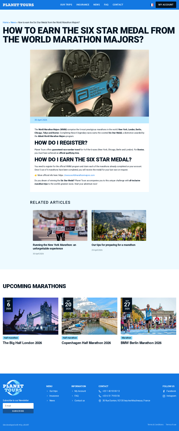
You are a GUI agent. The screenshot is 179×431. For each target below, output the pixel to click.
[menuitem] (151, 4)
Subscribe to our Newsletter (16, 400)
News (13, 22)
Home (6, 22)
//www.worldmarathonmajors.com (79, 175)
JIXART (26, 425)
